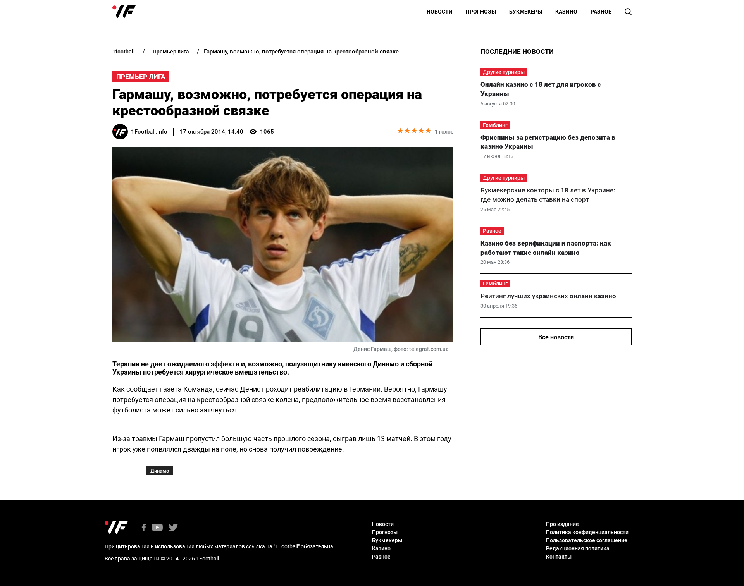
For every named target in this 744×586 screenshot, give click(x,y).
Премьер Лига (140, 77)
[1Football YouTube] (157, 528)
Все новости (556, 337)
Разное (601, 12)
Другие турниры (504, 72)
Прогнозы (481, 12)
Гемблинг (495, 125)
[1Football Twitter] (173, 528)
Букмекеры (525, 12)
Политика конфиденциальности (587, 532)
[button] (628, 11)
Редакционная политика (578, 548)
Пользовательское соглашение (586, 540)
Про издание (562, 524)
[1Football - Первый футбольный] (124, 11)
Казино (566, 12)
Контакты (559, 556)
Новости (440, 12)
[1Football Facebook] (143, 528)
